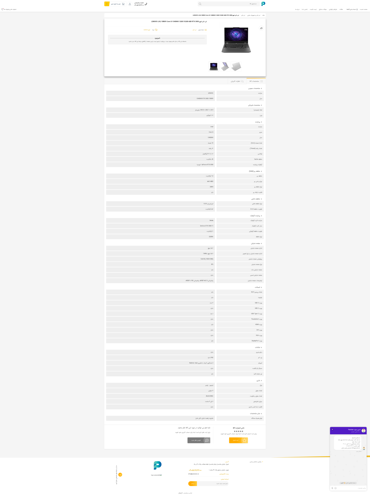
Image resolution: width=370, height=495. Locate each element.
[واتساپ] (120, 474)
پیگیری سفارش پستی (255, 462)
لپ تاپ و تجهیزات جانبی (253, 15)
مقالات (341, 9)
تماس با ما (304, 9)
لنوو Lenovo (147, 30)
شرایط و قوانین (333, 9)
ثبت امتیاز (235, 440)
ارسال (192, 484)
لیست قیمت (313, 9)
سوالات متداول (323, 9)
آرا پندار (180, 493)
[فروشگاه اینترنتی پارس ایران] (263, 4)
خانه (263, 15)
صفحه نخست (363, 9)
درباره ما (297, 9)
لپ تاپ (243, 15)
